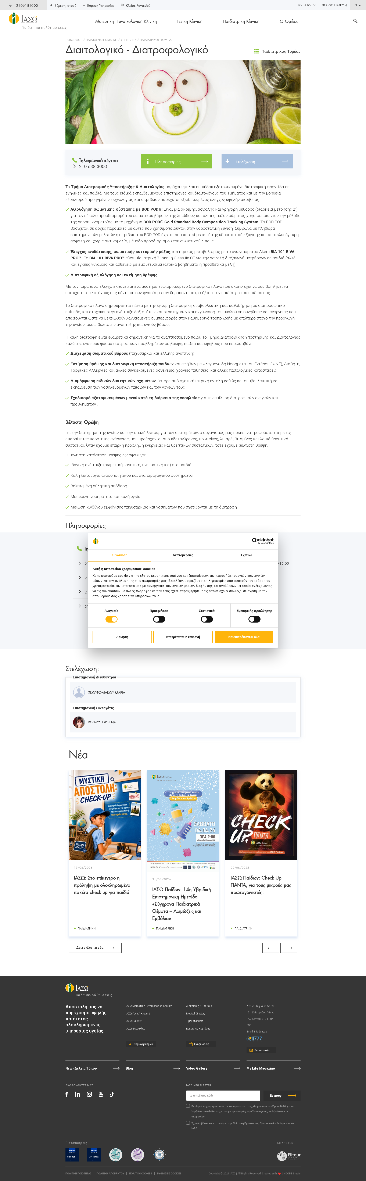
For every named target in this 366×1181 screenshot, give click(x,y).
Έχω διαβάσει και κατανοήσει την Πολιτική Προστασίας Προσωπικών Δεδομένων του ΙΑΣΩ (243, 1126)
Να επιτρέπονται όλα (243, 637)
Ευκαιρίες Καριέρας (198, 1028)
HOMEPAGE (73, 40)
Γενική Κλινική (189, 21)
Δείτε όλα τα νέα (89, 948)
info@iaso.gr (261, 1031)
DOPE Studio (293, 1173)
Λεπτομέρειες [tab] (183, 555)
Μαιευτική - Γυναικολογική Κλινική (126, 21)
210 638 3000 (93, 166)
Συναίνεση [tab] (119, 555)
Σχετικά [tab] (246, 555)
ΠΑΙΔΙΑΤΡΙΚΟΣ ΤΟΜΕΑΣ (156, 40)
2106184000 (27, 5)
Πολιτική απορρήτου (110, 1173)
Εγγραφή (276, 1095)
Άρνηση (122, 637)
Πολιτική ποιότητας (78, 1173)
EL (356, 5)
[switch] (159, 619)
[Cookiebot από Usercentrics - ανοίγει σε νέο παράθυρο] (255, 541)
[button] (169, 1174)
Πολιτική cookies (140, 1173)
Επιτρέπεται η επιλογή (183, 637)
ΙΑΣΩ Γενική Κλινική (138, 1013)
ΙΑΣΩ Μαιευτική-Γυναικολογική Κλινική (149, 1006)
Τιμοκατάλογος (194, 1021)
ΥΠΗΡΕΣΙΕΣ (128, 40)
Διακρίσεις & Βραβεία (199, 1006)
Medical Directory (195, 1013)
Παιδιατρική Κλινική (241, 21)
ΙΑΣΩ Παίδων (133, 1021)
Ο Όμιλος (289, 21)
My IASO (304, 5)
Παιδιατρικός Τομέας (281, 51)
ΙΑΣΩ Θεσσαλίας (135, 1028)
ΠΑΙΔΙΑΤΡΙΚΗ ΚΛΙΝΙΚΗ (101, 40)
